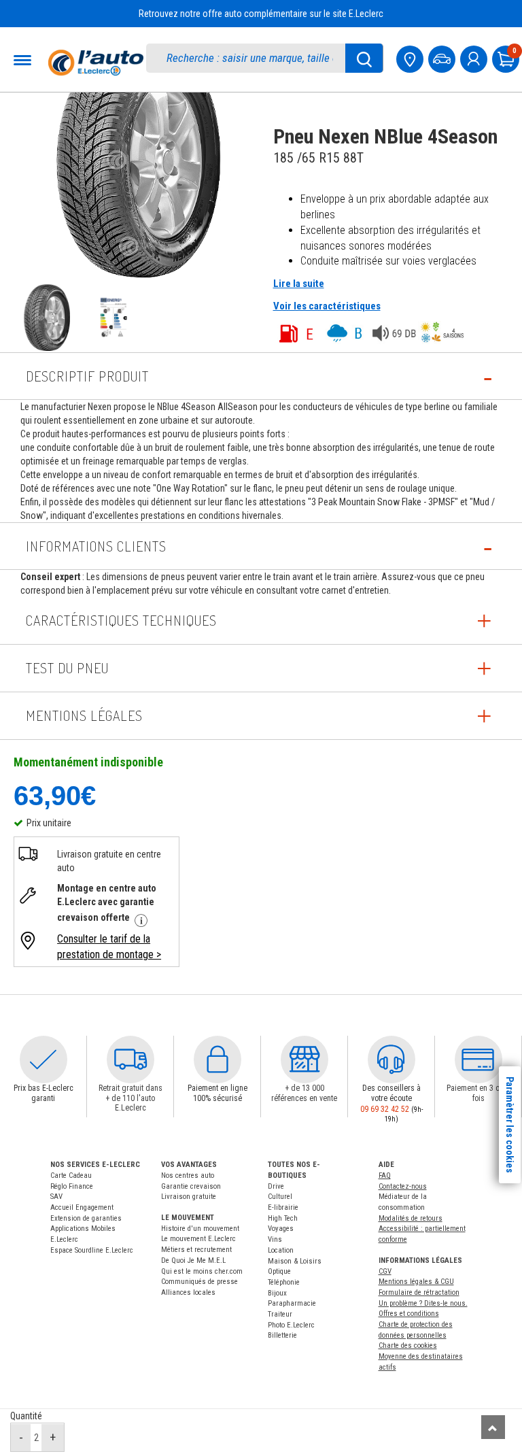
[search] (253, 58)
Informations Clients (96, 546)
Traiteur (280, 1314)
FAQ (385, 1175)
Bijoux (277, 1293)
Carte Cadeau (71, 1175)
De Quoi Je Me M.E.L (193, 1260)
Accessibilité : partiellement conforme (422, 1234)
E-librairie (283, 1207)
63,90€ (55, 795)
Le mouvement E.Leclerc (198, 1238)
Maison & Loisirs (294, 1261)
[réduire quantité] (21, 1437)
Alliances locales (188, 1292)
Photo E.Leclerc (291, 1325)
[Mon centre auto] (411, 57)
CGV (385, 1271)
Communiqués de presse (199, 1281)
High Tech (283, 1218)
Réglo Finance (71, 1186)
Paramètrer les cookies (509, 1125)
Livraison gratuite (188, 1196)
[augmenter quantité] (52, 1437)
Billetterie (282, 1335)
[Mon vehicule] (443, 57)
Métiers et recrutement (196, 1249)
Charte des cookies (408, 1345)
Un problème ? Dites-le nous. (423, 1303)
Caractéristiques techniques (121, 620)
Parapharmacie (292, 1303)
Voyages (281, 1228)
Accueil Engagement (82, 1207)
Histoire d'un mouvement (200, 1228)
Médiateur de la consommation (403, 1202)
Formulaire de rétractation (419, 1292)
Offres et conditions (409, 1313)
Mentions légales (84, 715)
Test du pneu (67, 668)
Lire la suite (298, 283)
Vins (275, 1239)
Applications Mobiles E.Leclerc (83, 1234)
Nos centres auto (187, 1175)
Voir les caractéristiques (327, 306)
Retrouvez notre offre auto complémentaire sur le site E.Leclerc (261, 13)
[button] (43, 1059)
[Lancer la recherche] (364, 58)
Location (281, 1250)
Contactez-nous (403, 1186)
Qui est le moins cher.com (202, 1271)
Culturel (280, 1196)
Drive (276, 1186)
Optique (279, 1271)
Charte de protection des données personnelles (416, 1330)
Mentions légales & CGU (416, 1281)
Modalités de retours (410, 1218)
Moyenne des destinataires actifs (421, 1362)
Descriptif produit (87, 376)
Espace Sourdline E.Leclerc (91, 1250)
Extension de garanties (86, 1218)
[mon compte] (475, 57)
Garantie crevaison (191, 1186)
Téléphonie (284, 1282)
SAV (56, 1196)
